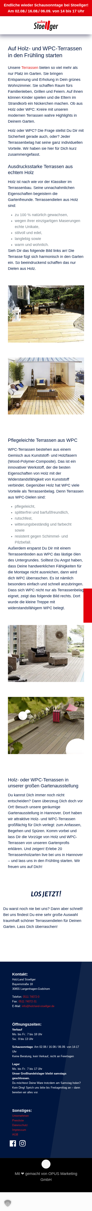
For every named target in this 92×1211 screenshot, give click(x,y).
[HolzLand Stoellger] (46, 25)
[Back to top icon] (46, 1164)
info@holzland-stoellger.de (38, 1006)
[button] (7, 1203)
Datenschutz (20, 1125)
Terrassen (29, 67)
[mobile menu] (86, 27)
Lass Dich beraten (20, 940)
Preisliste (18, 1120)
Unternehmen (20, 1115)
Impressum (19, 1129)
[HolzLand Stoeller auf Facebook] (13, 1145)
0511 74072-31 (28, 1001)
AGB (15, 1134)
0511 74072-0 (31, 996)
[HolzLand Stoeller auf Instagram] (22, 1145)
